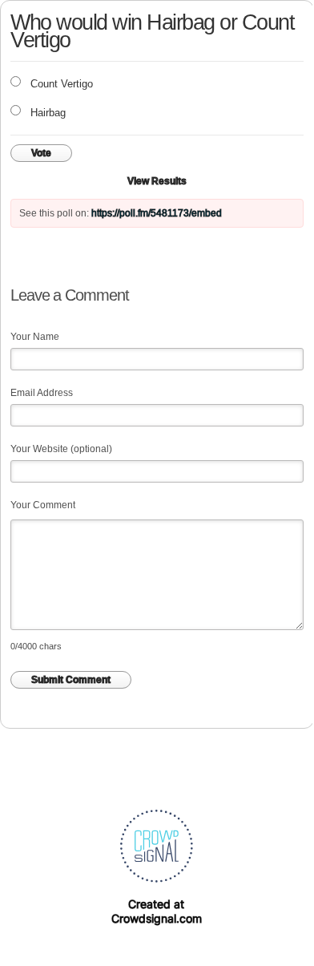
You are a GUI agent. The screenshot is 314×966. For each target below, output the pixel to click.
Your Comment (42, 505)
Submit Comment (71, 679)
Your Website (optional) (61, 449)
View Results (157, 181)
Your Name (34, 336)
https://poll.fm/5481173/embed (156, 213)
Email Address (41, 392)
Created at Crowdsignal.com (156, 911)
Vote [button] (41, 153)
